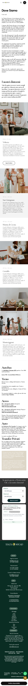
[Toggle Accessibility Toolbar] (25, 678)
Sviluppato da (17, 676)
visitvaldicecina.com (14, 646)
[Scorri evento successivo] (23, 521)
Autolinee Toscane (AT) (9, 370)
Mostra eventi (14, 500)
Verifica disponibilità (14, 683)
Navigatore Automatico (14, 595)
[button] (24, 2)
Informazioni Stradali (14, 597)
